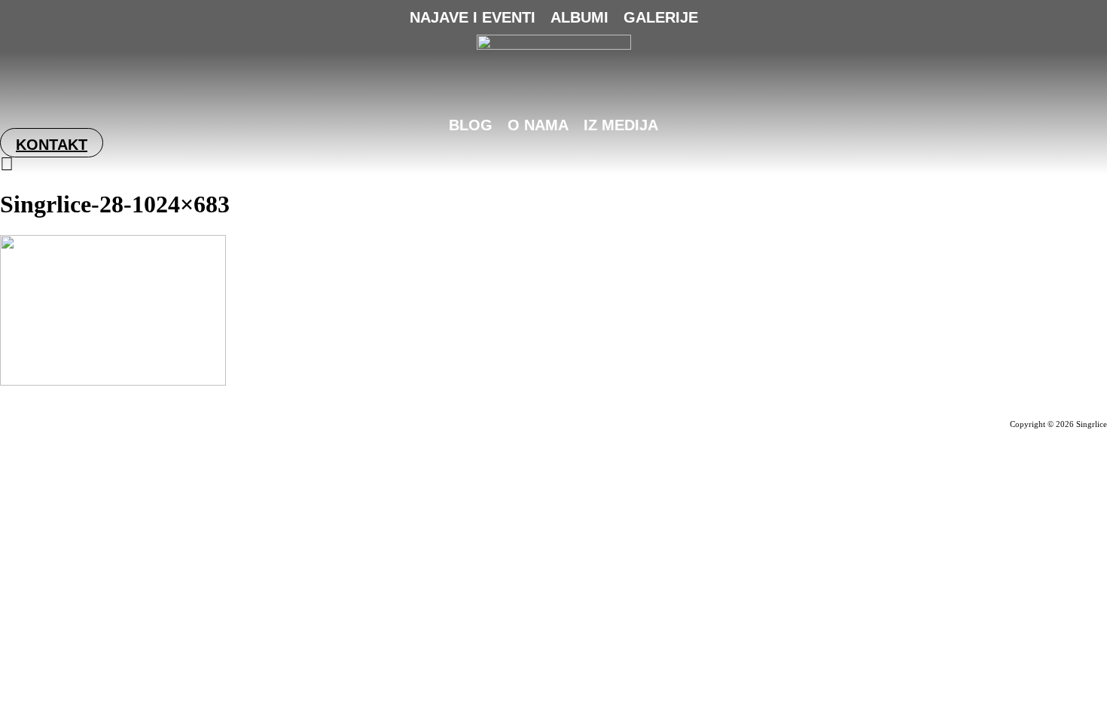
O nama (538, 125)
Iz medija (621, 125)
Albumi (579, 17)
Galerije (661, 17)
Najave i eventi (472, 17)
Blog (471, 125)
